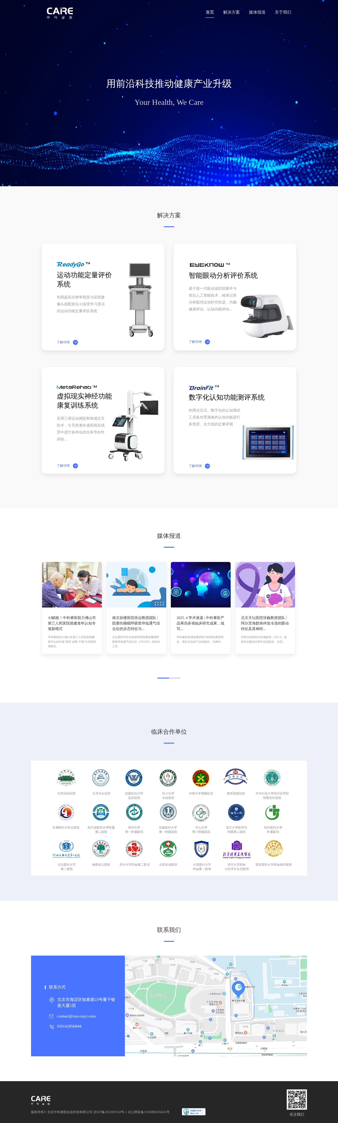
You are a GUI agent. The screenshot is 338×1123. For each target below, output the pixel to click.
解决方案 (231, 12)
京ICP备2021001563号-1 (110, 1112)
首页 (210, 12)
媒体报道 (257, 12)
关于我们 (283, 12)
